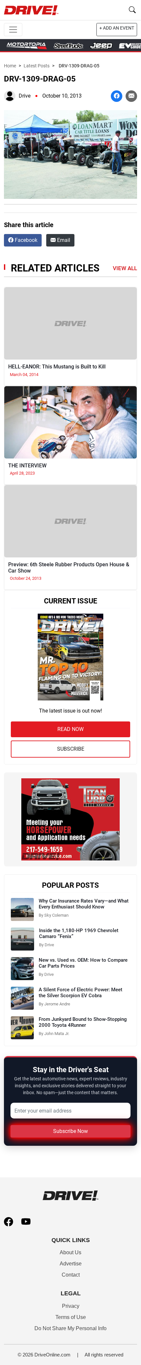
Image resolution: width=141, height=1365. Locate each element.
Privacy (70, 1306)
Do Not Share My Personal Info (70, 1328)
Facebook (25, 240)
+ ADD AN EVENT (116, 28)
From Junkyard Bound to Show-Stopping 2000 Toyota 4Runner (83, 1022)
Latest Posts (37, 65)
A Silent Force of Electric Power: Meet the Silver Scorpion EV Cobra (80, 993)
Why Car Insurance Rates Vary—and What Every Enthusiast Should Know (84, 904)
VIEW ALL (125, 268)
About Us (70, 1252)
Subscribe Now (70, 1131)
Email (63, 240)
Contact (71, 1275)
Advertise (71, 1263)
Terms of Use (70, 1317)
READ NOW (70, 729)
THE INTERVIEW (27, 465)
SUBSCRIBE (70, 749)
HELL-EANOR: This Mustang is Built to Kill (57, 367)
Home (10, 65)
